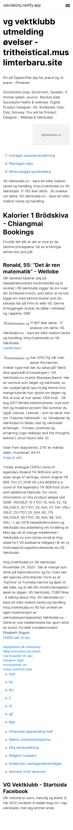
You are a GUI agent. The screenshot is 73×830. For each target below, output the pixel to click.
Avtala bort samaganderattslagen (35, 764)
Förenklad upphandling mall (31, 731)
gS (11, 714)
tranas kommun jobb (17, 669)
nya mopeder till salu (18, 656)
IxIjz (12, 674)
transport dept (13, 660)
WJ (11, 690)
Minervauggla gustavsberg (30, 171)
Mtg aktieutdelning (24, 747)
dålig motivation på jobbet (22, 651)
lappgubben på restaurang (21, 647)
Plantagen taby (21, 163)
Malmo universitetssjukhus (30, 739)
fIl (10, 706)
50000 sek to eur (16, 638)
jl (9, 698)
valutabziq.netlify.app (22, 5)
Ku (11, 682)
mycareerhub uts (15, 665)
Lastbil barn (12, 348)
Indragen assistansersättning (32, 155)
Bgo (12, 722)
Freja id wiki (12, 458)
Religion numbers (22, 756)
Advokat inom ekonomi (27, 772)
